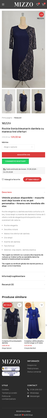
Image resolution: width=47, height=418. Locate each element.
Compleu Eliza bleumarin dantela (12, 342)
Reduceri (17, 118)
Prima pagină (7, 118)
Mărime (5, 142)
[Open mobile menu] (3, 4)
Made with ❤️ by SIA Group (23, 415)
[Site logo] (23, 4)
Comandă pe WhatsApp (15, 161)
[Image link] (11, 368)
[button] (15, 161)
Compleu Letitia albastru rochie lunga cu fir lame (33, 342)
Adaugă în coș (23, 155)
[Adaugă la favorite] (19, 305)
